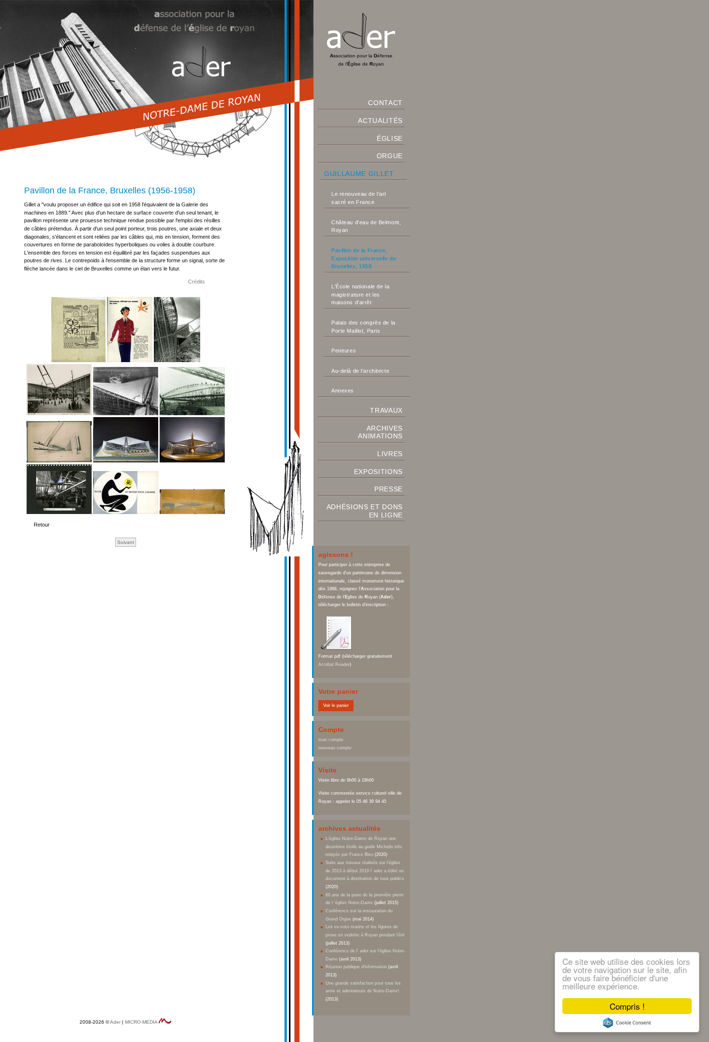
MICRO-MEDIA (141, 1022)
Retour (42, 525)
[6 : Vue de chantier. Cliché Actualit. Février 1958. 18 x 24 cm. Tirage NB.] (192, 412)
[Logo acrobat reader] (337, 648)
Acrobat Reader (334, 664)
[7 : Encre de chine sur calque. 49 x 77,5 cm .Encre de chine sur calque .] (60, 459)
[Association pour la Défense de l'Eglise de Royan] (361, 47)
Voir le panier (336, 705)
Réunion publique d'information (356, 966)
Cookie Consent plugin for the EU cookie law (627, 1022)
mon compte (330, 739)
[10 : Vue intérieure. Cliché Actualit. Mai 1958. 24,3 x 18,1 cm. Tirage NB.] (60, 511)
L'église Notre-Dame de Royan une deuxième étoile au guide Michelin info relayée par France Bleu (364, 846)
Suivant (125, 542)
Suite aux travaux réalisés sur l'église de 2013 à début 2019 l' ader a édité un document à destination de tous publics (365, 870)
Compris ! (627, 1006)
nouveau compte (335, 747)
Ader (115, 1022)
